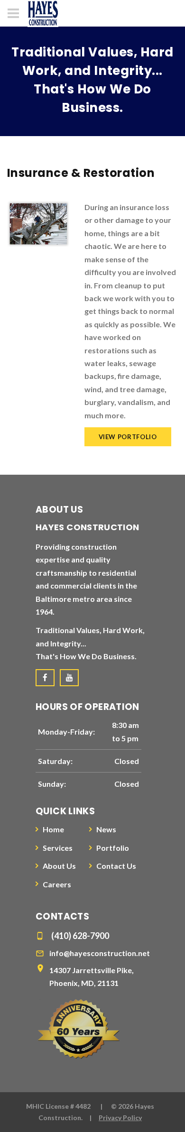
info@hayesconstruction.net (99, 952)
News (106, 829)
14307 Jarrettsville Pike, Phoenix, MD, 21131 (91, 976)
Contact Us (116, 865)
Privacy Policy (120, 1118)
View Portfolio (128, 437)
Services (58, 847)
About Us (59, 865)
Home (53, 829)
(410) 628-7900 (80, 935)
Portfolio (112, 847)
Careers (57, 884)
